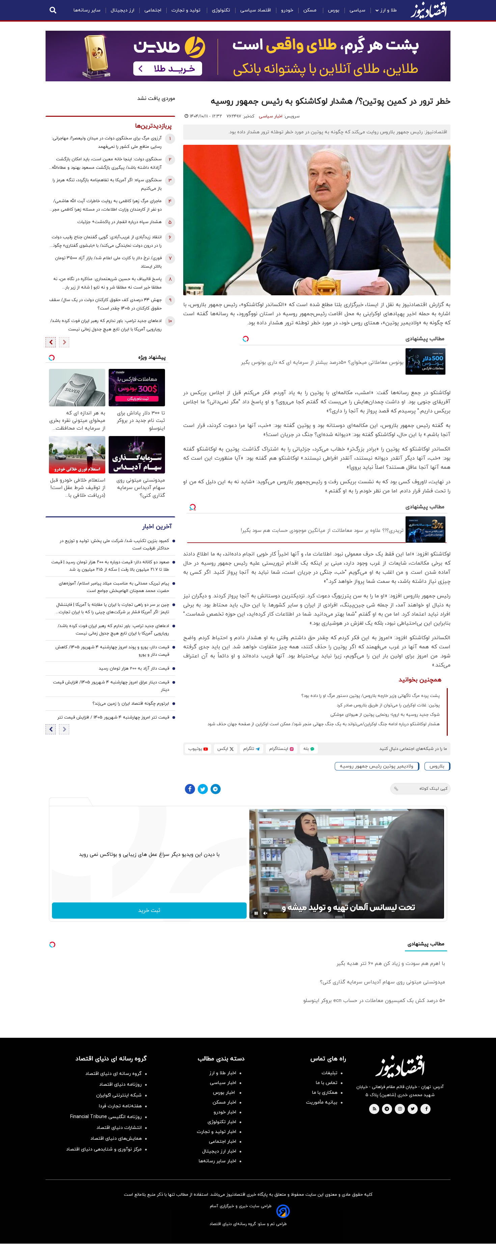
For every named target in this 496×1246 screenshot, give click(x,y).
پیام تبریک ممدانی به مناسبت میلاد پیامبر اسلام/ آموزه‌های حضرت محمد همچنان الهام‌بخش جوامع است (114, 587)
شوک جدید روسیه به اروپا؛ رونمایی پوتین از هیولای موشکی (385, 715)
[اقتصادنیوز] (400, 1066)
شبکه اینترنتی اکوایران (119, 1095)
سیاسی (357, 10)
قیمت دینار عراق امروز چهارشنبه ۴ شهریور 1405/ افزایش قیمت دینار (111, 686)
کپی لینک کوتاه (433, 788)
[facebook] (426, 1109)
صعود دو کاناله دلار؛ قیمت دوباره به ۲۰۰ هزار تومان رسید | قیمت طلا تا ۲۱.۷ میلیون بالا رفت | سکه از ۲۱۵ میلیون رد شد (110, 566)
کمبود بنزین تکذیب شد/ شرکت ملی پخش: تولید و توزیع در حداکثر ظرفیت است (114, 545)
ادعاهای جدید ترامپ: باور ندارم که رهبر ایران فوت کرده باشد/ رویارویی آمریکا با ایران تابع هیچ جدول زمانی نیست (106, 325)
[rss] (374, 1109)
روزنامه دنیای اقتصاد (120, 1084)
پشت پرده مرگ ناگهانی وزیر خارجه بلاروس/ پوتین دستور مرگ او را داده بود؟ (370, 696)
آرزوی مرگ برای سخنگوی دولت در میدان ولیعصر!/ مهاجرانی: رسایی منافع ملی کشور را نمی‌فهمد (107, 142)
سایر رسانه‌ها (87, 10)
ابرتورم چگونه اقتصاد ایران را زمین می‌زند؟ (130, 704)
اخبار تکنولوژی (222, 1122)
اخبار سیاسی (270, 116)
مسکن (310, 10)
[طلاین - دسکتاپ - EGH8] (248, 56)
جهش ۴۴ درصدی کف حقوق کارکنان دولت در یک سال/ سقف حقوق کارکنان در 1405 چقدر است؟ (105, 304)
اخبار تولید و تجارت (216, 1132)
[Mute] (265, 913)
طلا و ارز (388, 10)
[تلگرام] (216, 789)
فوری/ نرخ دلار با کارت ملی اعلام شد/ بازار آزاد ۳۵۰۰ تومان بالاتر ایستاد (108, 262)
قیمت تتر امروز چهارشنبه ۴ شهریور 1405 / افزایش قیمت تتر (113, 718)
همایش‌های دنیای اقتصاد (116, 1138)
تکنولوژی (221, 10)
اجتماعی (152, 10)
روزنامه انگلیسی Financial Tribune (106, 1117)
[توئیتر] (203, 789)
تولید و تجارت (186, 10)
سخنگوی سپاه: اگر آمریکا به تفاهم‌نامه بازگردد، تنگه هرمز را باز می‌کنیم (107, 184)
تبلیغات (329, 1073)
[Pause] (256, 913)
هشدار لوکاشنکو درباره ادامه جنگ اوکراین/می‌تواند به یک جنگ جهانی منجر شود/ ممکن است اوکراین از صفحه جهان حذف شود (324, 724)
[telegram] (387, 1109)
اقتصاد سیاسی (255, 10)
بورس (333, 10)
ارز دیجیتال (122, 10)
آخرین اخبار (157, 527)
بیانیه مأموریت (321, 1102)
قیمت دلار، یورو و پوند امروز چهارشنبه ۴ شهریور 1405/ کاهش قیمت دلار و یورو (112, 651)
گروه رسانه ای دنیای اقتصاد (113, 1074)
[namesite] (428, 10)
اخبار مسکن (224, 1102)
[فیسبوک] (190, 789)
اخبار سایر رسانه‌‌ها (217, 1161)
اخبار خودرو (225, 1112)
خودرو (287, 10)
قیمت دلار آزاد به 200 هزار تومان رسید (134, 669)
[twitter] (413, 1109)
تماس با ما (326, 1083)
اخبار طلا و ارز (222, 1073)
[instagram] (400, 1109)
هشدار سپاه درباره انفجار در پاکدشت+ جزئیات (119, 222)
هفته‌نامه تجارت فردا (120, 1106)
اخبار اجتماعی (222, 1141)
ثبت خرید (149, 910)
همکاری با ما (324, 1092)
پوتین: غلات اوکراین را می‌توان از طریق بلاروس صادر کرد (388, 705)
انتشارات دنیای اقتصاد (119, 1128)
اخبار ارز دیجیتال (219, 1151)
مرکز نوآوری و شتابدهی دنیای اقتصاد (104, 1149)
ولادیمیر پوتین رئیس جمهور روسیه (376, 766)
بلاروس (437, 766)
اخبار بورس (224, 1092)
